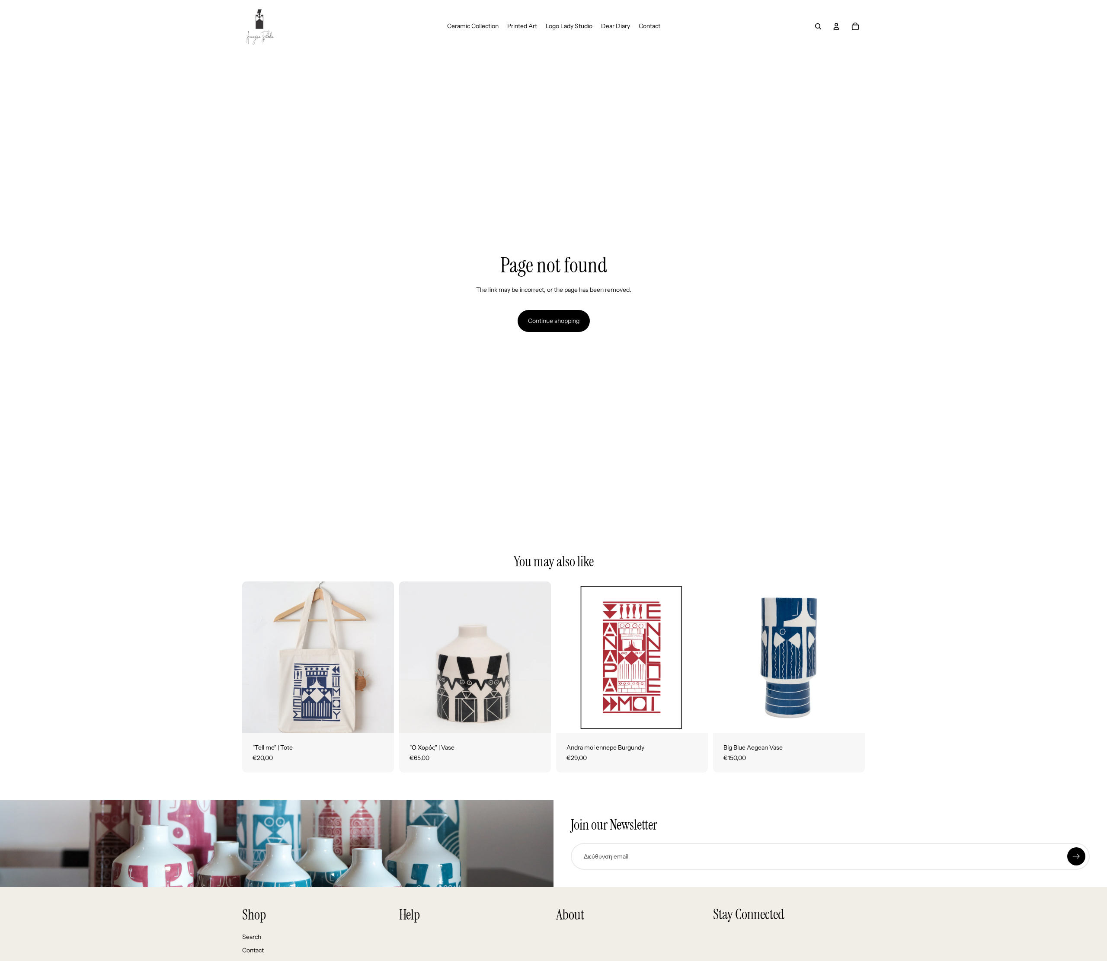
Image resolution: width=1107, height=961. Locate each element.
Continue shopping (553, 321)
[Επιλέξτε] (694, 720)
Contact (253, 951)
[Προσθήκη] (380, 720)
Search (251, 937)
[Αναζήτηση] (818, 26)
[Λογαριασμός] (836, 26)
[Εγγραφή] (1076, 856)
